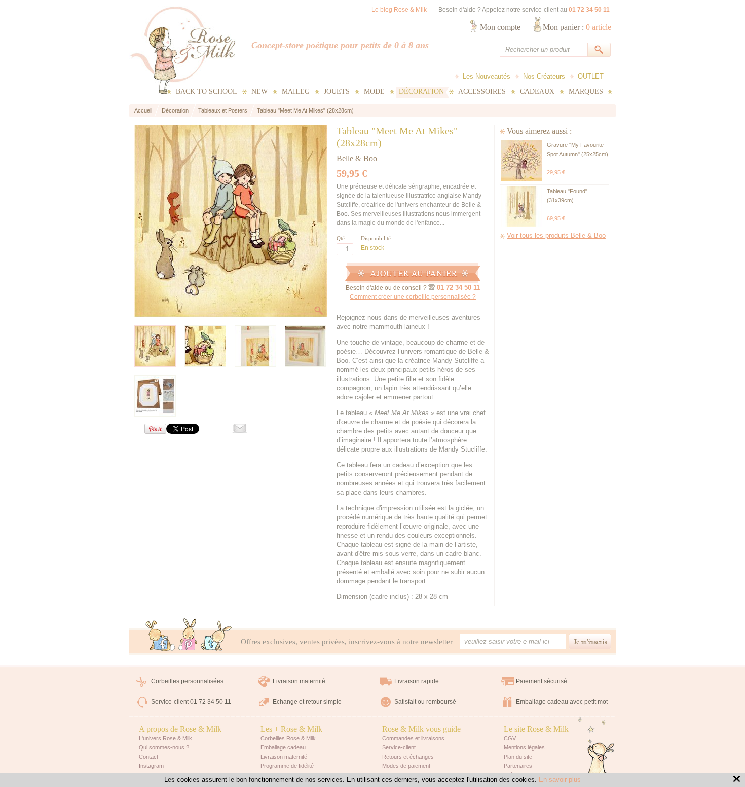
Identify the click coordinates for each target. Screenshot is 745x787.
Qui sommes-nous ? (164, 747)
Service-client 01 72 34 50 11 (191, 701)
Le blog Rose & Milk (399, 9)
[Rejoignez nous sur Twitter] (216, 636)
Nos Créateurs (544, 76)
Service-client (399, 747)
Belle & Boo (357, 158)
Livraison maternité (299, 681)
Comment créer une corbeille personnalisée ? (413, 297)
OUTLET (591, 76)
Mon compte (500, 27)
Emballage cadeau (283, 747)
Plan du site (518, 757)
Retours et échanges (408, 757)
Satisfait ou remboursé (425, 701)
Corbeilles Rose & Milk (288, 738)
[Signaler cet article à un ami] (234, 430)
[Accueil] (182, 50)
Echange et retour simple (307, 701)
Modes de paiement (406, 766)
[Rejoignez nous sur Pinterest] (188, 634)
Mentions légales (524, 747)
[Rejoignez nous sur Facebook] (160, 636)
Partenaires (518, 766)
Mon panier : (577, 27)
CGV (510, 738)
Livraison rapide (416, 681)
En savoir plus (560, 779)
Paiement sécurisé (541, 681)
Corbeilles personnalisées (187, 681)
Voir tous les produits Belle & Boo (556, 235)
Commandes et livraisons (413, 738)
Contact (148, 757)
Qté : (342, 238)
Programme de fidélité (287, 766)
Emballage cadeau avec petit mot (562, 701)
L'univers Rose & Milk (165, 738)
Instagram (151, 766)
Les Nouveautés (486, 76)
